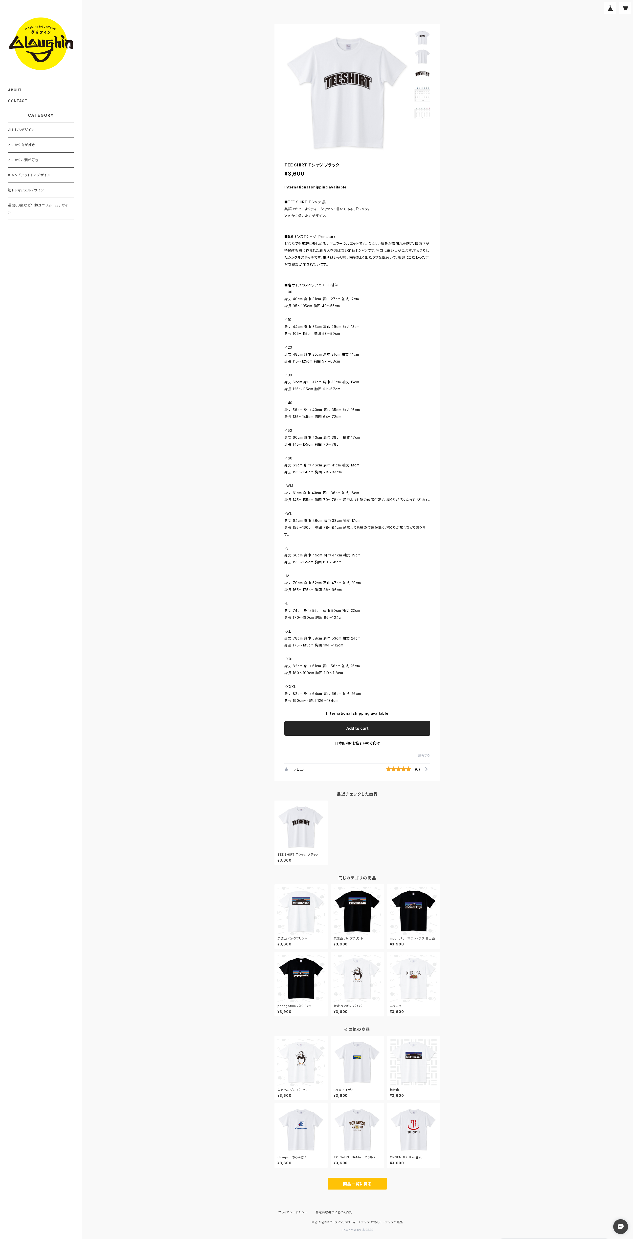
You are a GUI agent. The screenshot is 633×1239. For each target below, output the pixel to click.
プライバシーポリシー (293, 1212)
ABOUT (15, 90)
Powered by (351, 1230)
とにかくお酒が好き (23, 160)
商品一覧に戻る (357, 1183)
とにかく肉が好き (21, 145)
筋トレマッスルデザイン (26, 190)
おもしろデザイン (21, 130)
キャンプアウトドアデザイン (29, 175)
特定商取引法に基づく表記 (334, 1212)
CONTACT (17, 101)
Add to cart (357, 728)
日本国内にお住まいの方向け (357, 743)
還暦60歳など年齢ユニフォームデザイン (38, 208)
